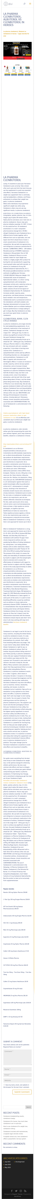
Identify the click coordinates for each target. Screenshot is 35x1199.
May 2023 (8, 1167)
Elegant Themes (17, 1194)
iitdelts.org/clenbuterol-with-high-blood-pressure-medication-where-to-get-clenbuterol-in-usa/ (16, 415)
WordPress (17, 1196)
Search (28, 1107)
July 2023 (7, 1162)
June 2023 (8, 1164)
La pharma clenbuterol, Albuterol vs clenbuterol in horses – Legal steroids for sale (16, 34)
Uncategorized (19, 1162)
